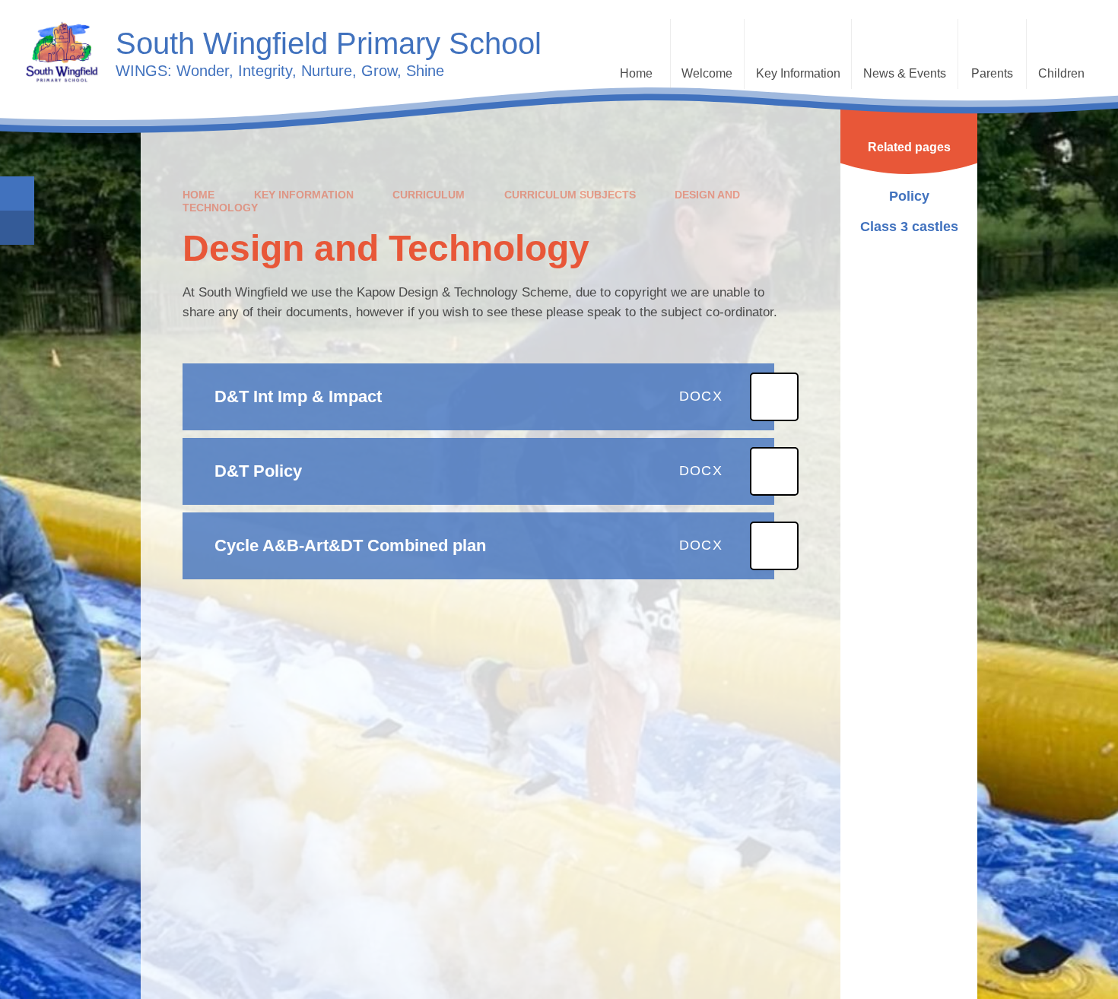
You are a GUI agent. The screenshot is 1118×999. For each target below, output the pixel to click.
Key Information (304, 195)
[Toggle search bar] (17, 193)
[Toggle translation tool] (17, 228)
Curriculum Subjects (570, 195)
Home (198, 195)
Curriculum (428, 195)
